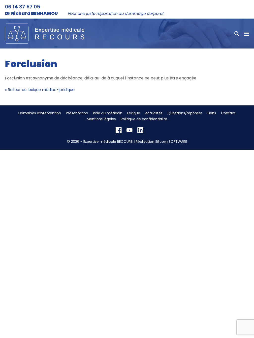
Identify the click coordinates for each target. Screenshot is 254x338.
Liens (212, 113)
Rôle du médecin (107, 113)
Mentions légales (101, 119)
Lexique (133, 113)
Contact (228, 113)
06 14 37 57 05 (22, 6)
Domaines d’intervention (39, 113)
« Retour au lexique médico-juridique (40, 90)
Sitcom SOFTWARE (171, 141)
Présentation (77, 113)
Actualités (153, 113)
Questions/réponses (185, 113)
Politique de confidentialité (144, 119)
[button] (236, 33)
